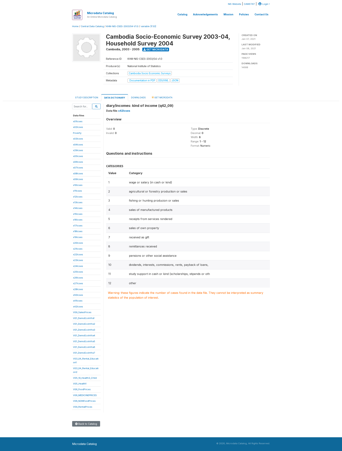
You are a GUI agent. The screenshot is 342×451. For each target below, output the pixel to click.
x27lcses (78, 283)
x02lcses (78, 127)
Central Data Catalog (92, 26)
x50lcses (78, 294)
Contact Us (261, 14)
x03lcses (78, 138)
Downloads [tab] (138, 97)
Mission (228, 14)
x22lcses (78, 254)
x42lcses (78, 306)
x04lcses (78, 144)
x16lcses (77, 219)
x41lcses (77, 300)
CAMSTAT (249, 4)
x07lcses (78, 167)
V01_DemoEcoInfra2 (84, 323)
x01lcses (77, 121)
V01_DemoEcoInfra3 (84, 329)
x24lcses (78, 266)
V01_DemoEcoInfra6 (84, 347)
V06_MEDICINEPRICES (85, 395)
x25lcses (78, 271)
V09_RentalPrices (82, 406)
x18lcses (77, 231)
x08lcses (78, 173)
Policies (244, 14)
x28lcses (78, 289)
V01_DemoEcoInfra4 (84, 335)
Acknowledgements (205, 14)
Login (265, 4)
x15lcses (77, 213)
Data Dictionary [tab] (114, 97)
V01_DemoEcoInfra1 (83, 318)
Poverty (77, 132)
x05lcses (78, 156)
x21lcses (77, 248)
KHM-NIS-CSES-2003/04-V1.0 (122, 26)
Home (75, 26)
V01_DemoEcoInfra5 (84, 341)
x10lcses (77, 185)
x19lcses (77, 237)
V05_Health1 (79, 383)
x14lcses (77, 208)
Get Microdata (157, 49)
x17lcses (77, 225)
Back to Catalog (87, 423)
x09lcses (78, 179)
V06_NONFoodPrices (84, 400)
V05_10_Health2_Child (85, 377)
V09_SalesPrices (82, 312)
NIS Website (234, 4)
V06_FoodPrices (82, 389)
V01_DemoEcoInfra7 (84, 352)
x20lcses (78, 242)
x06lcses (78, 161)
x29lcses (78, 150)
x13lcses (77, 202)
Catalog (182, 14)
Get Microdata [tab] (163, 97)
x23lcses (78, 260)
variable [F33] (148, 26)
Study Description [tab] (86, 97)
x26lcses (78, 277)
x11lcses (77, 190)
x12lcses (77, 196)
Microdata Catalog (100, 13)
